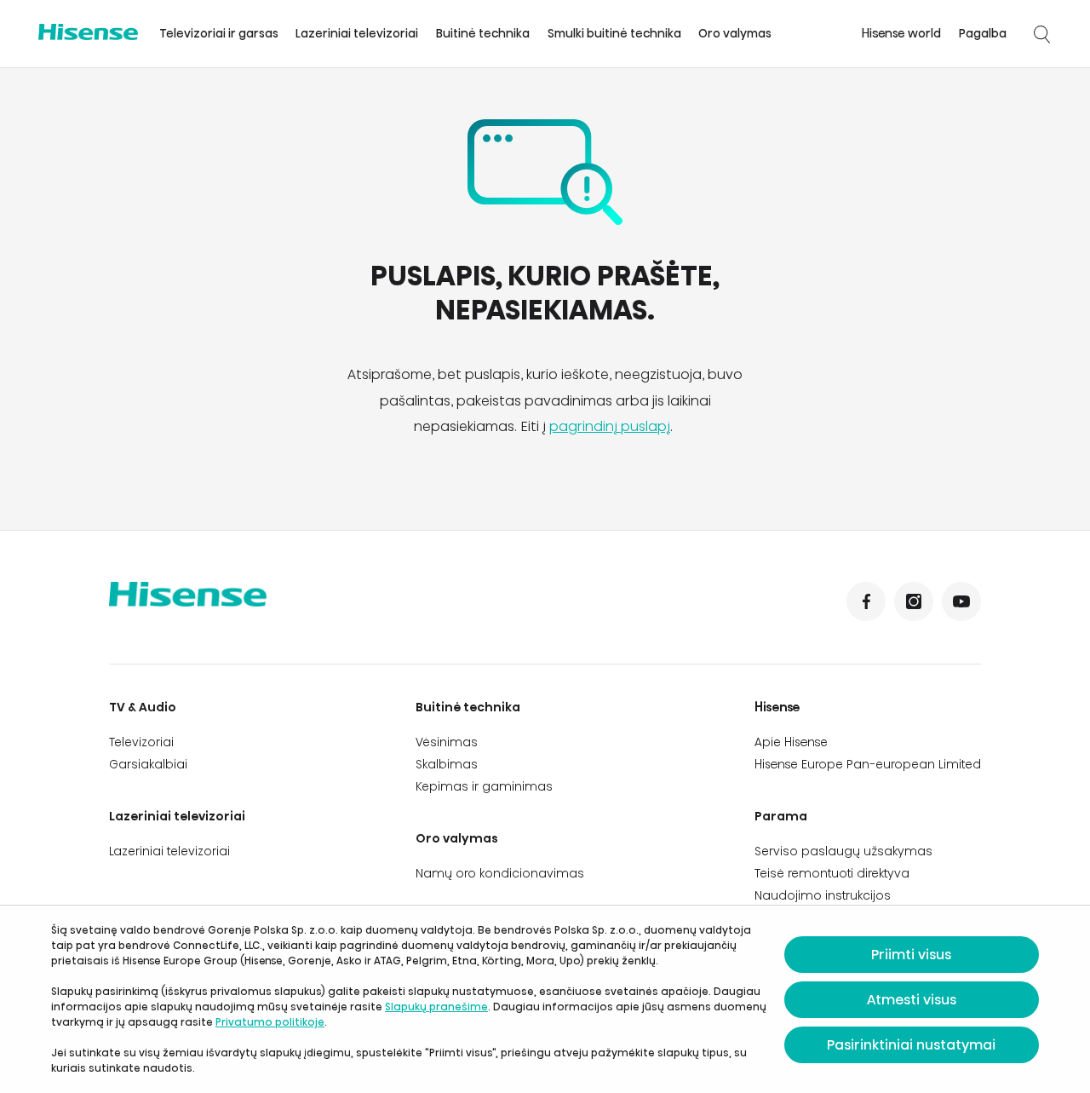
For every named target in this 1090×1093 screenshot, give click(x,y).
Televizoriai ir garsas (218, 34)
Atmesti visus (911, 1000)
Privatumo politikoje (269, 1022)
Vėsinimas (447, 742)
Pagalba (983, 34)
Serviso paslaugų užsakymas (843, 851)
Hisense (777, 707)
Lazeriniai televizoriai (356, 34)
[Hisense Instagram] (913, 601)
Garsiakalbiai (148, 764)
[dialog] (545, 999)
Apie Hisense (791, 742)
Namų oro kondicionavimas (500, 873)
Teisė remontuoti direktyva (831, 873)
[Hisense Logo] (88, 32)
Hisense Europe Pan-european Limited (867, 764)
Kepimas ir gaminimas (484, 786)
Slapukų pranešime (436, 1006)
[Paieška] (1041, 34)
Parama (780, 816)
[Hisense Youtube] (961, 601)
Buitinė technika (483, 34)
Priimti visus (911, 954)
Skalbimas (447, 764)
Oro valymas (735, 34)
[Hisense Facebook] (866, 601)
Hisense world (901, 34)
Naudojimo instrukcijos (822, 895)
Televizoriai (141, 742)
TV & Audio (142, 707)
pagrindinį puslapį (609, 426)
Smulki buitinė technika (614, 34)
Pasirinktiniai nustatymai (911, 1045)
